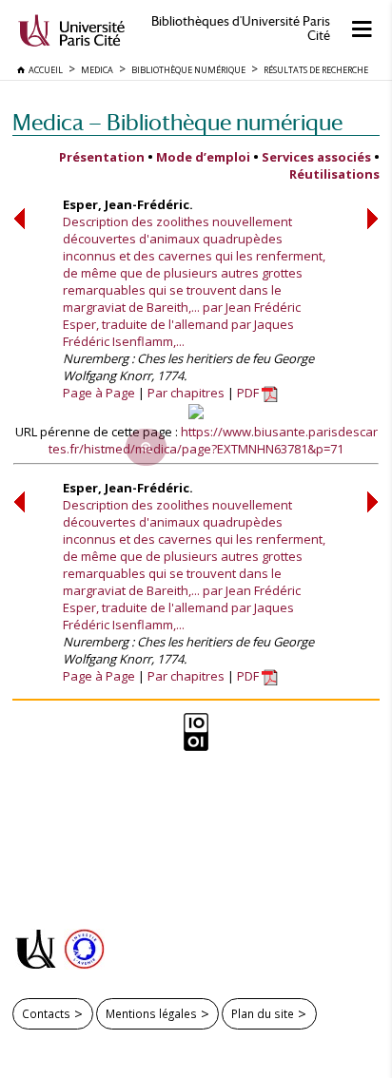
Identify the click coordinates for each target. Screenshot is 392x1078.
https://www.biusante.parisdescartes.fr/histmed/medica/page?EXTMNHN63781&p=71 (213, 440)
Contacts (46, 1013)
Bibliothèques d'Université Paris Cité (240, 28)
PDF (249, 392)
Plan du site (262, 1013)
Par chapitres (186, 392)
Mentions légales (151, 1013)
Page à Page (99, 392)
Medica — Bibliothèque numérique (177, 122)
